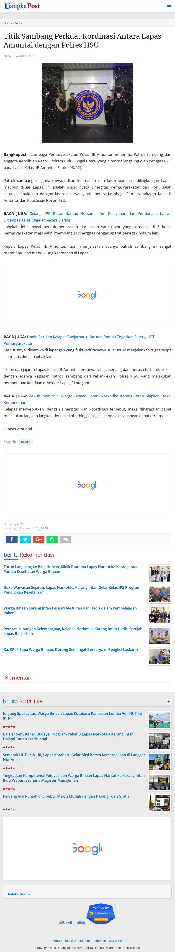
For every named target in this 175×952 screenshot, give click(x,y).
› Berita (17, 23)
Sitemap (84, 941)
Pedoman (99, 941)
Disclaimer (116, 941)
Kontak (57, 941)
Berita (25, 442)
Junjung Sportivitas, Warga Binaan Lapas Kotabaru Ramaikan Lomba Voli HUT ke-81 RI (73, 716)
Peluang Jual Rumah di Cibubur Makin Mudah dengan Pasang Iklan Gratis (66, 796)
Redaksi (70, 941)
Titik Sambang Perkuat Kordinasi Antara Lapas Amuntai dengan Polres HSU (82, 40)
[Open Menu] (169, 5)
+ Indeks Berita (17, 894)
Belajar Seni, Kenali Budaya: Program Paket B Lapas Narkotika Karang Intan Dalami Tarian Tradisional (68, 736)
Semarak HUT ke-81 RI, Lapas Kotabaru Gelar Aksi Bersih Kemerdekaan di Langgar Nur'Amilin (74, 757)
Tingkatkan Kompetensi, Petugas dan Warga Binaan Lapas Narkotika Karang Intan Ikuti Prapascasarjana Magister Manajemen (74, 778)
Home (8, 23)
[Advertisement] (88, 295)
